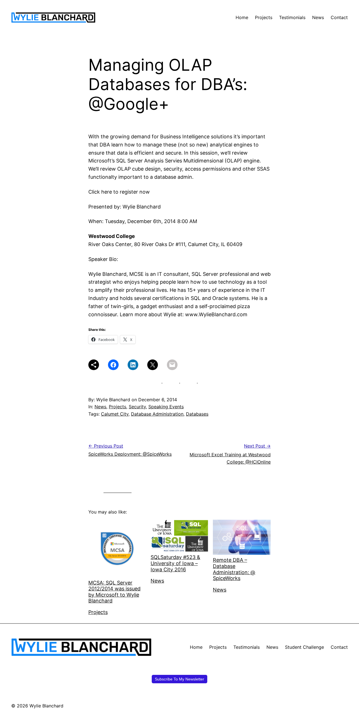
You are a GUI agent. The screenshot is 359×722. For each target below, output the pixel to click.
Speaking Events (166, 406)
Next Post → (257, 446)
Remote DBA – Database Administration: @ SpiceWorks (234, 569)
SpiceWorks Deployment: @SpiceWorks (130, 454)
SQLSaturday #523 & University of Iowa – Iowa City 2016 (175, 563)
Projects (117, 406)
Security (137, 406)
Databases (197, 414)
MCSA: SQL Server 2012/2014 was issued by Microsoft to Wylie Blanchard (114, 592)
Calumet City (114, 414)
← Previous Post (105, 446)
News (100, 406)
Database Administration (157, 414)
